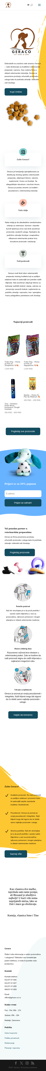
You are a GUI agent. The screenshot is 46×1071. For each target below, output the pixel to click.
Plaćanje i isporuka (12, 1048)
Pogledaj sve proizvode (23, 431)
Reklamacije (9, 1043)
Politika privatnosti (12, 1038)
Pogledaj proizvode (20, 552)
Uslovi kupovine (11, 1033)
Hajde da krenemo (23, 715)
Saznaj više (16, 854)
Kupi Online (16, 92)
